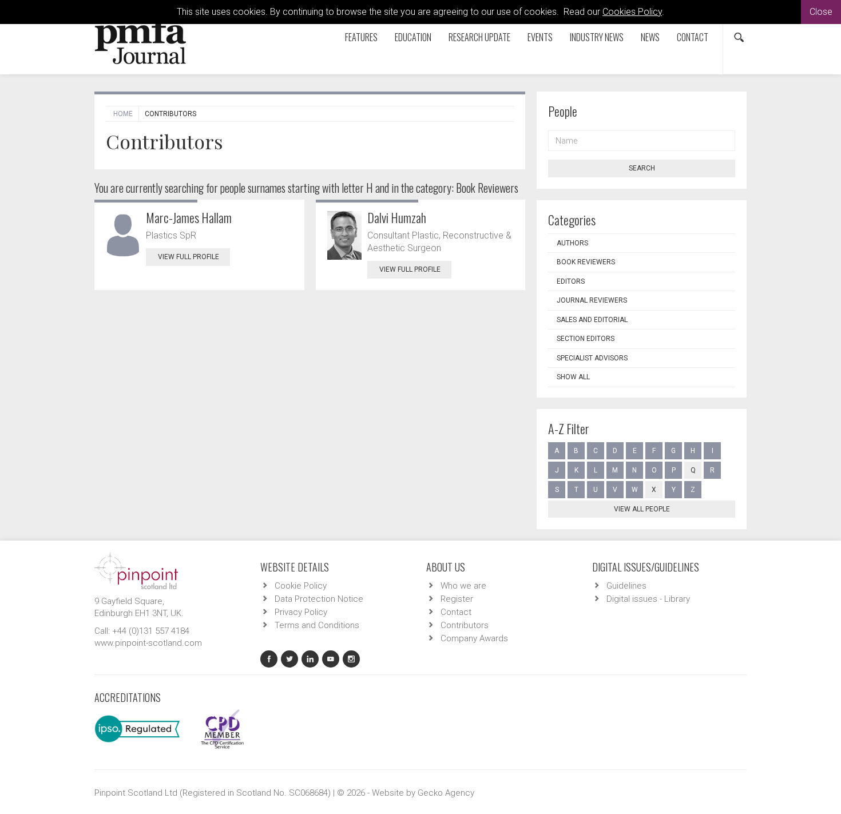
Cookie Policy (301, 586)
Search (642, 168)
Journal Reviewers (592, 300)
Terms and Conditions (317, 625)
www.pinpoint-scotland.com (148, 643)
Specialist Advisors (592, 358)
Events (540, 37)
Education (413, 37)
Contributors (465, 625)
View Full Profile (188, 257)
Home (123, 114)
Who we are (463, 586)
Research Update (479, 37)
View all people (642, 509)
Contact (692, 37)
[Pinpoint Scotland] (136, 570)
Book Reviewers (586, 262)
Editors (571, 281)
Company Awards (474, 638)
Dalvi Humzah (396, 217)
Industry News (597, 37)
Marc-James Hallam (189, 217)
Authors (572, 243)
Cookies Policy (632, 11)
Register (457, 599)
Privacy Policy (301, 612)
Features (361, 37)
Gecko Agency (446, 793)
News (650, 37)
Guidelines (626, 586)
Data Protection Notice (319, 599)
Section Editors (585, 339)
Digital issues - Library (648, 599)
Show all (573, 377)
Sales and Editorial (592, 320)
